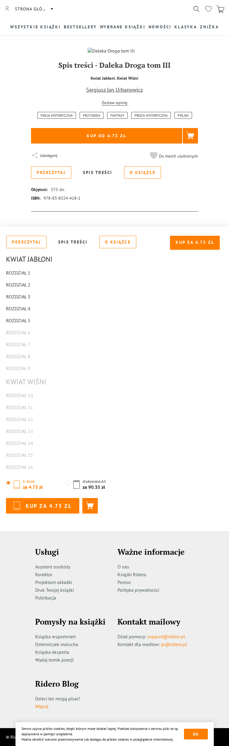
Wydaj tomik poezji (54, 660)
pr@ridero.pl (174, 644)
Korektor (43, 574)
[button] (173, 156)
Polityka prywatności (138, 590)
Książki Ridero (131, 574)
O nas (123, 567)
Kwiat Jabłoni (29, 259)
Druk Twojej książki (54, 590)
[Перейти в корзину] (220, 8)
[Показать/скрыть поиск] (196, 9)
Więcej (41, 706)
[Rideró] (7, 9)
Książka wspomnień (55, 636)
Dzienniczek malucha (56, 644)
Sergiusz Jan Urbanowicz (114, 89)
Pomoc (124, 582)
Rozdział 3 (18, 297)
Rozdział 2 (18, 285)
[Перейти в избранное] (208, 8)
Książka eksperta (52, 652)
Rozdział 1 (18, 273)
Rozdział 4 (18, 309)
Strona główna (33, 9)
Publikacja (45, 598)
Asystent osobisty (52, 567)
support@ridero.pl (166, 636)
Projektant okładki (53, 582)
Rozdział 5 (18, 320)
